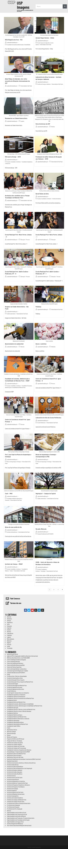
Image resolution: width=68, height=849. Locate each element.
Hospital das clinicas (12, 729)
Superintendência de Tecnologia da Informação (18, 820)
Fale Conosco (15, 598)
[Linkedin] (39, 610)
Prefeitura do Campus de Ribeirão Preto (16, 799)
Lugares (22, 121)
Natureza (9, 641)
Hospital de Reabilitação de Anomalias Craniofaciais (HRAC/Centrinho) (24, 759)
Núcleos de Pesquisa (12, 737)
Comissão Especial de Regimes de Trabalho (17, 671)
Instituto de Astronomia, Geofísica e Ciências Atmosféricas (21, 763)
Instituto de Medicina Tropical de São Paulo (17, 783)
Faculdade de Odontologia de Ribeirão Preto (17, 724)
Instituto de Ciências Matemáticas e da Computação (19, 768)
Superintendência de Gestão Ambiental (16, 816)
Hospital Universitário (12, 761)
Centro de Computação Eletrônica (15, 663)
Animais (9, 620)
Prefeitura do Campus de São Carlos (15, 801)
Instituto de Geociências (12, 532)
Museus (9, 735)
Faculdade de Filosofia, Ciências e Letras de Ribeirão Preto (21, 709)
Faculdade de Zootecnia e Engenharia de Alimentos (19, 750)
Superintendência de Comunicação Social (17, 814)
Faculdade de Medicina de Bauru (14, 715)
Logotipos (9, 635)
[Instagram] (35, 610)
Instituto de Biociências (13, 764)
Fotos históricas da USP (43, 124)
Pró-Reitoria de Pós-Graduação (14, 809)
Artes (8, 624)
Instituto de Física (11, 775)
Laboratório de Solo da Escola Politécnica (48, 417)
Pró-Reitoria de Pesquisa (13, 807)
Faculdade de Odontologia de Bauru (15, 722)
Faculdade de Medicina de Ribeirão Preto (16, 717)
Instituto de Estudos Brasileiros (14, 774)
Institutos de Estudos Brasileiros (15, 798)
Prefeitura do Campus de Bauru (14, 744)
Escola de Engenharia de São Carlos (15, 689)
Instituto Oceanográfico (12, 796)
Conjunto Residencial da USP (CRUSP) (45, 534)
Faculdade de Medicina (12, 713)
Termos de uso (15, 603)
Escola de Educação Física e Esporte (15, 680)
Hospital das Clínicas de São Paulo (15, 757)
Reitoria (9, 810)
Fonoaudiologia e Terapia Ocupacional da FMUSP (18, 752)
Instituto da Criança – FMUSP (14, 564)
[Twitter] (28, 610)
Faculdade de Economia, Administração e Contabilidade (18, 44)
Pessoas (28, 239)
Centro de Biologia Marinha (13, 661)
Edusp (8, 674)
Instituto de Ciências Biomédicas (15, 766)
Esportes (9, 628)
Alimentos (53, 346)
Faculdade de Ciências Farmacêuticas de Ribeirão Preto (20, 698)
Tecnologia (43, 571)
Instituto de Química (56, 198)
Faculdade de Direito (12, 700)
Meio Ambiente (10, 639)
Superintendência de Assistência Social (16, 812)
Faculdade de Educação (12, 707)
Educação (23, 239)
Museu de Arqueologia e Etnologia (14, 461)
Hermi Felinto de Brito (42, 194)
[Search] (65, 6)
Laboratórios (10, 633)
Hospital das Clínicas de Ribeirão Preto (16, 753)
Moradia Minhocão (41, 529)
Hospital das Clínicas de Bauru (14, 755)
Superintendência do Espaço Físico (15, 822)
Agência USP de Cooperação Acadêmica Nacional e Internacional (22, 656)
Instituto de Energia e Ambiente (44, 84)
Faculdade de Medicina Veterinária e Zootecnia (18, 718)
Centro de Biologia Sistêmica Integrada (16, 659)
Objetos (9, 642)
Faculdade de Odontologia (13, 720)
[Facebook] (25, 610)
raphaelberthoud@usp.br (12, 42)
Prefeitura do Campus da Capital (15, 742)
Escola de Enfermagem (12, 683)
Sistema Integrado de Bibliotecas (15, 823)
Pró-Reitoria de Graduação (13, 805)
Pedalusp (38, 307)
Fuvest (8, 728)
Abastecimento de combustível (14, 344)
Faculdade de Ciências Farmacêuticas (16, 696)
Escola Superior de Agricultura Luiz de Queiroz (18, 693)
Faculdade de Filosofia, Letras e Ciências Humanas (19, 711)
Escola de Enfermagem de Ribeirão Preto (17, 685)
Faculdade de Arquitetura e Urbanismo (16, 694)
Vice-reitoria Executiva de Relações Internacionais (19, 825)
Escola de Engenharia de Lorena (14, 687)
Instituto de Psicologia (12, 788)
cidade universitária (11, 313)
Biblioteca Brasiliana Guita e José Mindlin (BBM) (18, 658)
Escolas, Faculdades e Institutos (14, 161)
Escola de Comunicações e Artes (15, 678)
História (53, 126)
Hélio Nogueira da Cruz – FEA (13, 40)
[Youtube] (32, 610)
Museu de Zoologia (11, 731)
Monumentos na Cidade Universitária (16, 118)
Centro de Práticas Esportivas (14, 667)
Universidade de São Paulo (45, 44)
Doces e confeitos (41, 344)
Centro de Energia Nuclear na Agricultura (16, 669)
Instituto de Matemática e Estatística (16, 781)
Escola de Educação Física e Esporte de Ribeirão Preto (20, 682)
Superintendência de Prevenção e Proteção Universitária (20, 818)
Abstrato (22, 346)
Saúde (11, 571)
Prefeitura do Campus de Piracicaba (15, 746)
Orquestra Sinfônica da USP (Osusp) (15, 739)
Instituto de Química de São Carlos (15, 792)
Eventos (9, 630)
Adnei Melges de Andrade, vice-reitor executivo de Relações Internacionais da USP (17, 81)
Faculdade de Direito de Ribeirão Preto (16, 702)
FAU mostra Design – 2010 (13, 157)
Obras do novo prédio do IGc (13, 527)
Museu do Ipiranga (11, 733)
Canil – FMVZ (9, 493)
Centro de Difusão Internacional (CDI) (15, 665)
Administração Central (12, 654)
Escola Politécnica (41, 422)
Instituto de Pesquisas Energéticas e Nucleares (18, 785)
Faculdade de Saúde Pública (13, 726)
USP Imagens (23, 5)
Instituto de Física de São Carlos (14, 777)
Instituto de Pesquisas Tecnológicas (16, 787)
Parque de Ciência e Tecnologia (14, 741)
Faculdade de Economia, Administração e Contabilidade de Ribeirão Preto (24, 706)
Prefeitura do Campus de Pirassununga (16, 748)
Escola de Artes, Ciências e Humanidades (17, 676)
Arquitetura (10, 622)
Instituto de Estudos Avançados (14, 772)
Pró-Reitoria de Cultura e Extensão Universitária (18, 803)
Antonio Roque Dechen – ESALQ (45, 38)
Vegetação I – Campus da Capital (46, 493)
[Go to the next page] (62, 589)
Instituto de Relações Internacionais (15, 794)
